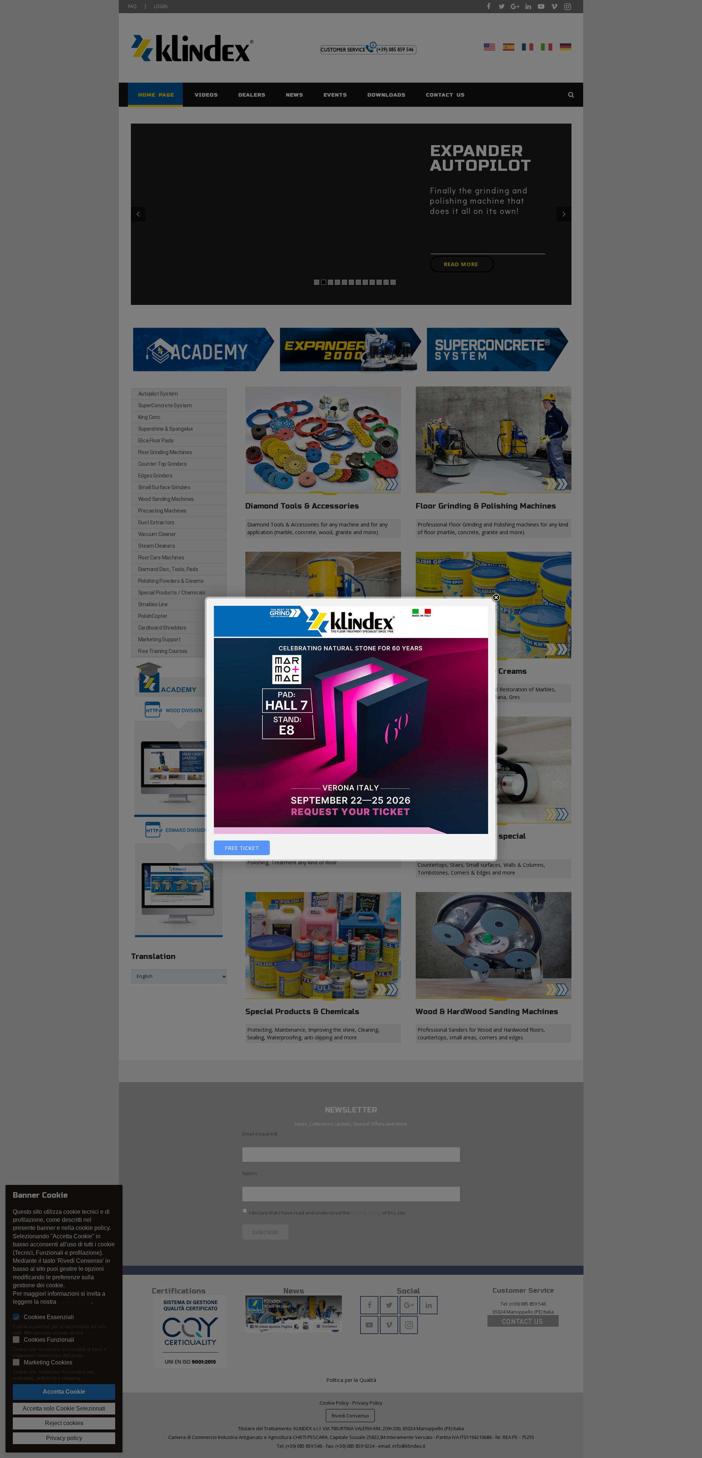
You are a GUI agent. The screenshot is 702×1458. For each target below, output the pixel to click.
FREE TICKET (242, 847)
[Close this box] (496, 597)
